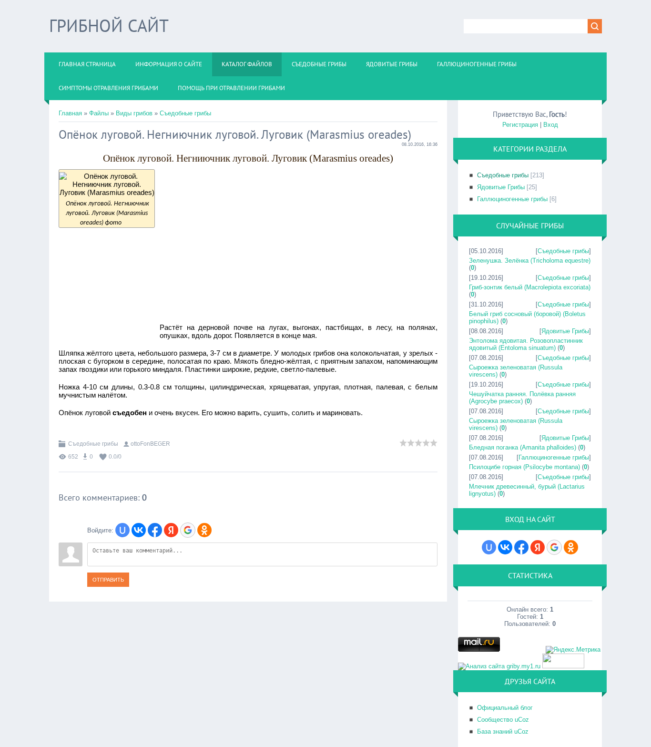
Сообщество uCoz (503, 719)
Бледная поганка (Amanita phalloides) (522, 447)
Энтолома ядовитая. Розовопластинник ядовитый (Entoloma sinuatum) (526, 344)
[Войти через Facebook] (155, 530)
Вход (550, 124)
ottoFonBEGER (150, 443)
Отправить (108, 580)
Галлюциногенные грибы (512, 199)
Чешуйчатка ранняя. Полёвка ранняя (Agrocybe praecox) (522, 397)
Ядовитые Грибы (501, 187)
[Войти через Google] (187, 530)
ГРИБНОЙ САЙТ (109, 25)
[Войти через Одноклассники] (204, 530)
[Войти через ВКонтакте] (139, 530)
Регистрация (520, 124)
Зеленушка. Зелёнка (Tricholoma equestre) (529, 260)
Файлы (99, 113)
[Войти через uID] (122, 530)
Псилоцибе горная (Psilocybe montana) (524, 467)
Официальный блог (505, 707)
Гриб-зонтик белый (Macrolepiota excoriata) (529, 287)
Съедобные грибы (185, 113)
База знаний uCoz (503, 731)
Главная (70, 113)
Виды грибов (134, 113)
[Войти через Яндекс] (171, 530)
